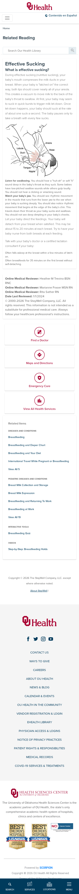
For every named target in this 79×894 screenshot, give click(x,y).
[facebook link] (28, 639)
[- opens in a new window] (39, 793)
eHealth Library (39, 722)
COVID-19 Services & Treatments (39, 766)
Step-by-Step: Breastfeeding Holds (28, 549)
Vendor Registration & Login (39, 714)
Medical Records (39, 757)
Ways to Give (39, 661)
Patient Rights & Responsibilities (39, 748)
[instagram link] (43, 639)
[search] (36, 50)
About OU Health (39, 679)
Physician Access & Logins (39, 731)
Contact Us (39, 652)
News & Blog (39, 687)
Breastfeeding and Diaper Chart (26, 445)
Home (6, 28)
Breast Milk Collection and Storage (28, 485)
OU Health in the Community (39, 705)
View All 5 (14, 469)
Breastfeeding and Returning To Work (29, 501)
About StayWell (38, 590)
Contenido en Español (63, 15)
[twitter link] (36, 639)
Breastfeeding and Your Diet (24, 453)
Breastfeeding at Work (21, 509)
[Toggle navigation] (7, 18)
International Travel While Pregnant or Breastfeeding (38, 461)
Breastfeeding (16, 437)
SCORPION (46, 867)
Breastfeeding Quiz (19, 533)
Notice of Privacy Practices (39, 740)
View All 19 (14, 517)
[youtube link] (51, 639)
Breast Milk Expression (21, 493)
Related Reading (19, 38)
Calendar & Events (39, 696)
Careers (39, 670)
